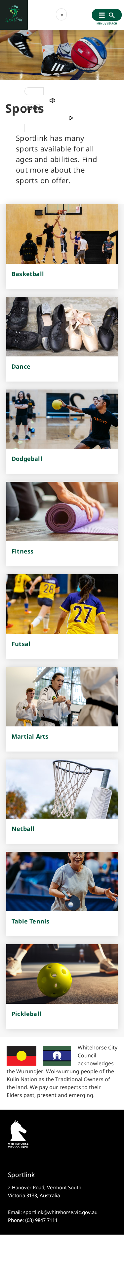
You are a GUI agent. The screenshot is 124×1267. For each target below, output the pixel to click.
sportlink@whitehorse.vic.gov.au (60, 1212)
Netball (23, 829)
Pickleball (26, 1014)
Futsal (21, 644)
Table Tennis (30, 921)
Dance (21, 366)
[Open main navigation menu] (102, 15)
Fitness (22, 551)
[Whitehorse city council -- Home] (13, 14)
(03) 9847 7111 (41, 1220)
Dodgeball (27, 459)
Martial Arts (30, 736)
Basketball (28, 274)
